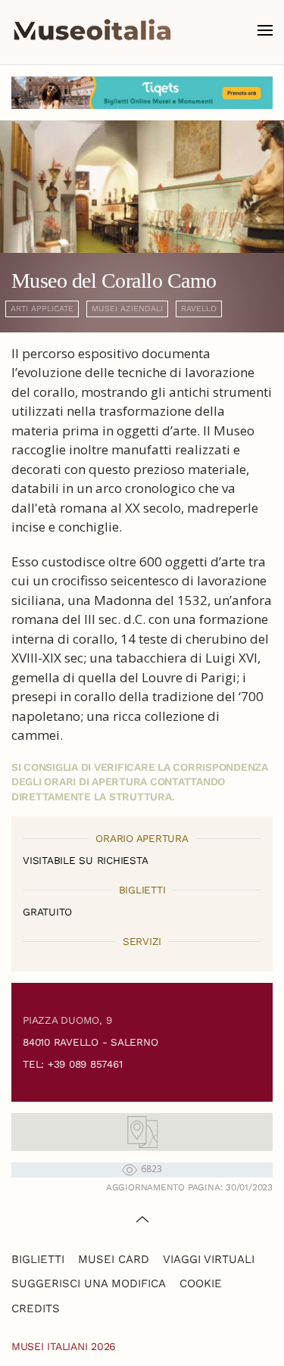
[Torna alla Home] (92, 30)
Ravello (199, 308)
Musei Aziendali (127, 308)
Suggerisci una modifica (88, 1283)
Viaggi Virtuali (208, 1259)
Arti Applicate (42, 308)
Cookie (200, 1283)
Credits (35, 1308)
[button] (265, 30)
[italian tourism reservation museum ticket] (142, 92)
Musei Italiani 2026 (63, 1346)
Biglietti (37, 1259)
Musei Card (113, 1259)
